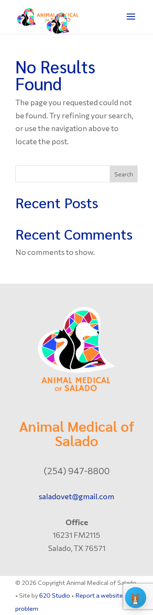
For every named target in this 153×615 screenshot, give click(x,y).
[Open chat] (135, 597)
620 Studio (54, 595)
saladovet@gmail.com (76, 496)
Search (123, 174)
